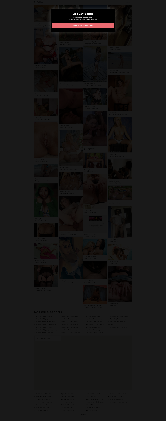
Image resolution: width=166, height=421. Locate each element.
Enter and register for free (83, 26)
